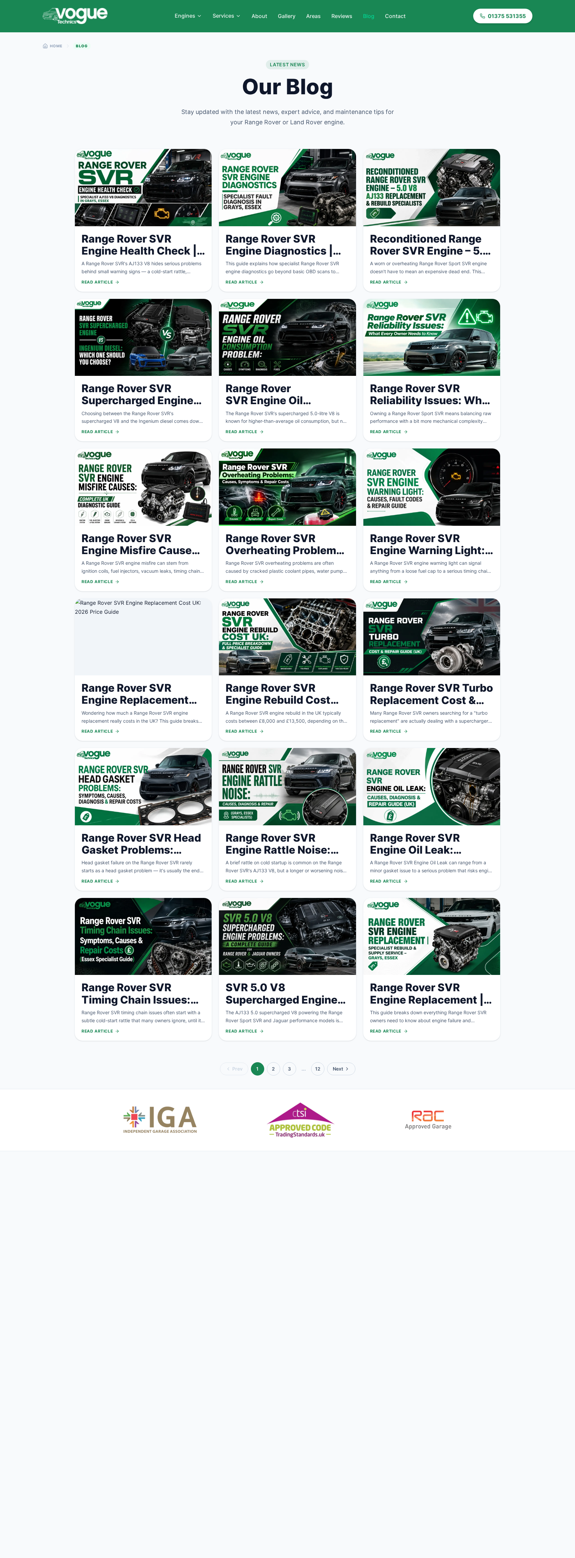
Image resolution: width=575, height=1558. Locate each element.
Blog (368, 16)
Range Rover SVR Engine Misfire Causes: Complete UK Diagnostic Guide (141, 556)
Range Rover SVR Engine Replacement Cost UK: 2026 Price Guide (135, 706)
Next (338, 1069)
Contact (395, 16)
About (259, 16)
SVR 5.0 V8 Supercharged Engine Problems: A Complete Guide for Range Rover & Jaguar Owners (284, 1011)
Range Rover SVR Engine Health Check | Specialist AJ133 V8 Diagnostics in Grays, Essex (139, 263)
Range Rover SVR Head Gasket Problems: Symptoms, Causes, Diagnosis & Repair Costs (141, 862)
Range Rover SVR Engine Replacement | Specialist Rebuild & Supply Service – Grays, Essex (431, 1011)
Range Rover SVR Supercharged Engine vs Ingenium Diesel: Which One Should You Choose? (141, 412)
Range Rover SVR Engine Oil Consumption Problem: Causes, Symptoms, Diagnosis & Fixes (285, 412)
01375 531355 (507, 16)
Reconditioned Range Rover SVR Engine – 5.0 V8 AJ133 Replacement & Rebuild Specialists (431, 257)
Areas (313, 16)
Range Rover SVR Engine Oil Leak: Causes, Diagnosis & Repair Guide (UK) (423, 856)
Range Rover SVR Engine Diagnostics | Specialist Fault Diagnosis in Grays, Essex (279, 263)
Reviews (341, 16)
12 (317, 1069)
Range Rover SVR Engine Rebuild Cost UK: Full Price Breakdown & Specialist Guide (287, 712)
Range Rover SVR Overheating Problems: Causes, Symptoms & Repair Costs (285, 556)
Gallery (286, 16)
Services (223, 15)
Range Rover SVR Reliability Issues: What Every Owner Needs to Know (431, 406)
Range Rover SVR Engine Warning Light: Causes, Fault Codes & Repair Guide (428, 556)
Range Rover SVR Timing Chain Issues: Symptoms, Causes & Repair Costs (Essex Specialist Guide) (137, 1011)
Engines (185, 15)
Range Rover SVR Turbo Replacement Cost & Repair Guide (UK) (431, 700)
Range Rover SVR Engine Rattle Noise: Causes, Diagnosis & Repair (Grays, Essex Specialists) (279, 862)
